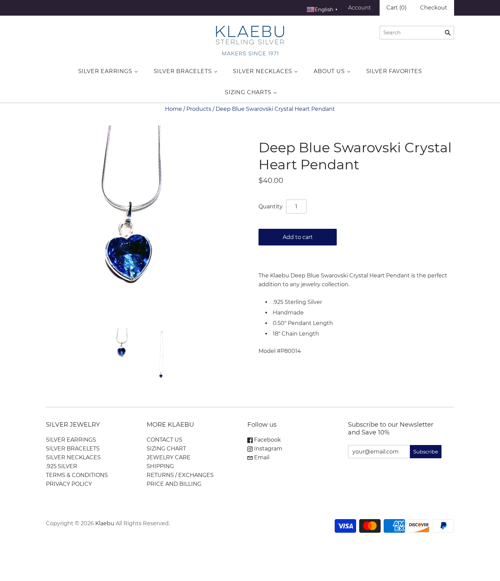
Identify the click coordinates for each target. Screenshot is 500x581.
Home (173, 109)
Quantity (271, 206)
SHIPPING (160, 466)
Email (261, 457)
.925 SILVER (61, 466)
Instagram (267, 448)
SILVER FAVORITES (394, 71)
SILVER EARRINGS (105, 71)
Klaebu (104, 523)
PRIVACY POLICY (69, 484)
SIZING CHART (166, 448)
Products (198, 109)
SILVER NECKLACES (262, 71)
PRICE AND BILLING (174, 484)
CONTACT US (164, 440)
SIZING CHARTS (248, 92)
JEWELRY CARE (168, 457)
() (396, 7)
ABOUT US (329, 71)
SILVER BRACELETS (183, 71)
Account (359, 7)
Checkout (433, 7)
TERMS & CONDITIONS (77, 475)
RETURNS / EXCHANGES (180, 475)
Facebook (267, 440)
